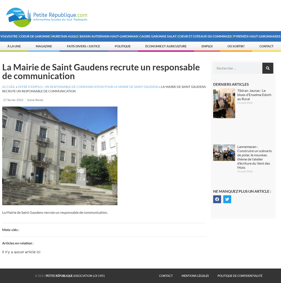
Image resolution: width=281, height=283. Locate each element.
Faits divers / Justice (83, 46)
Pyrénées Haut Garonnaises (257, 36)
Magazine (44, 46)
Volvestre (9, 36)
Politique (122, 46)
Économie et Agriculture (166, 46)
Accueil (8, 87)
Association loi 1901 (75, 276)
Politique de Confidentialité (240, 276)
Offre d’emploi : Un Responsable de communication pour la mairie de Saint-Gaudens (88, 87)
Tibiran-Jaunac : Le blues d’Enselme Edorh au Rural (254, 94)
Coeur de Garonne (34, 36)
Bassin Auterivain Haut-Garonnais (109, 36)
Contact (266, 46)
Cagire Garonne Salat (157, 36)
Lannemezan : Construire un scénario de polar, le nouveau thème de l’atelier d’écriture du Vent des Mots (254, 157)
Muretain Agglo (64, 36)
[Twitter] (227, 199)
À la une (14, 46)
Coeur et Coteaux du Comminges (205, 36)
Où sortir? (236, 46)
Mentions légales (195, 276)
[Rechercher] (267, 68)
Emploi (207, 46)
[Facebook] (217, 199)
